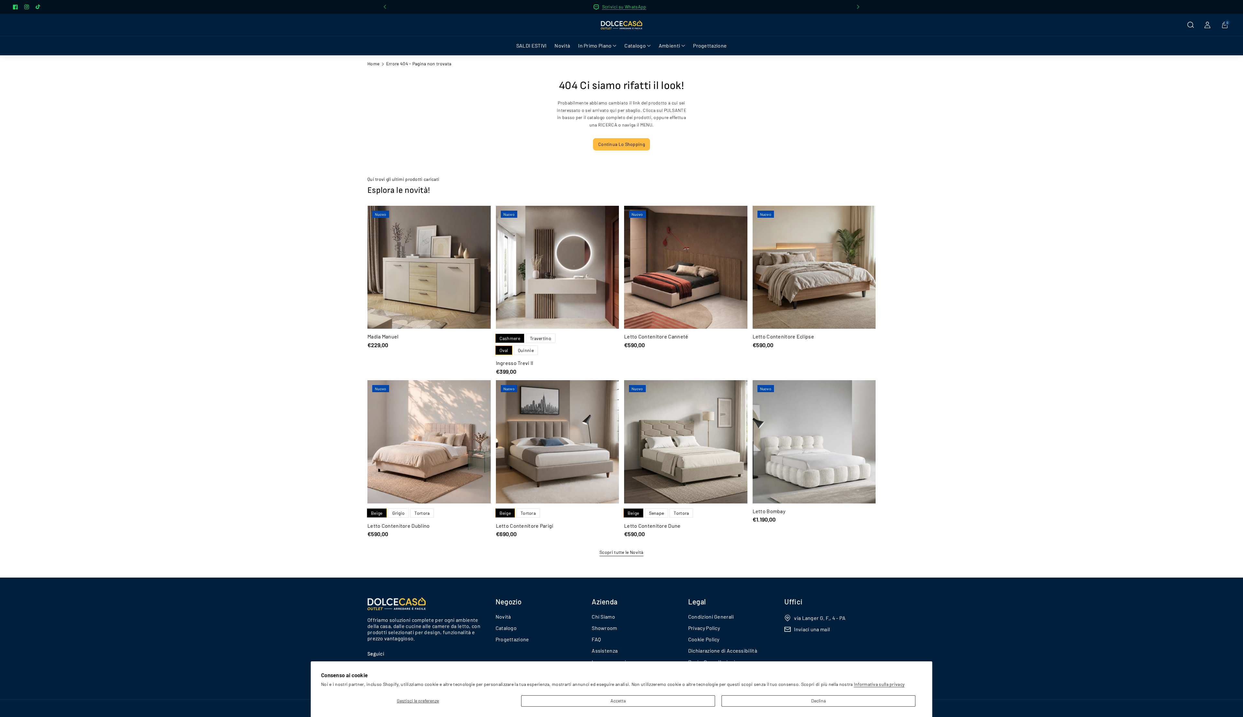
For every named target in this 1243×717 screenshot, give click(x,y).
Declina (818, 700)
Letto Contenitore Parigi (525, 526)
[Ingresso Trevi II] (557, 267)
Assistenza (605, 650)
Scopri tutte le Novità (621, 552)
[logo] (396, 603)
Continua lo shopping (621, 144)
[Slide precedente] (384, 7)
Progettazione (512, 639)
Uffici (793, 601)
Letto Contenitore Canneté (656, 336)
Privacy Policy (704, 628)
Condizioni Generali (711, 616)
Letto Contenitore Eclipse (783, 336)
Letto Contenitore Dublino (398, 526)
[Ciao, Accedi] (1207, 25)
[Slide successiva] (858, 7)
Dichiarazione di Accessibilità (722, 650)
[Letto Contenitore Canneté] (685, 267)
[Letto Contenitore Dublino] (429, 441)
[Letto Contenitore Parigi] (557, 441)
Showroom (604, 628)
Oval (503, 350)
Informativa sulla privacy (879, 684)
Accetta (618, 700)
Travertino (540, 338)
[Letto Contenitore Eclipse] (814, 267)
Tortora (422, 513)
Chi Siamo (603, 616)
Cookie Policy (704, 639)
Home (373, 63)
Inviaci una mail (812, 629)
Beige (377, 513)
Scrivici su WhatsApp (624, 6)
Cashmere (509, 338)
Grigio (398, 513)
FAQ (596, 639)
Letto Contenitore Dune (652, 526)
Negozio (509, 601)
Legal (697, 601)
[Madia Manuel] (429, 267)
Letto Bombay (769, 511)
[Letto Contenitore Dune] (685, 441)
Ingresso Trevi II (514, 363)
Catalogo (506, 628)
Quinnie (526, 350)
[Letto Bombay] (814, 441)
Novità (503, 616)
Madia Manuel (383, 336)
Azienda (604, 601)
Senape (656, 513)
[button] (1190, 24)
